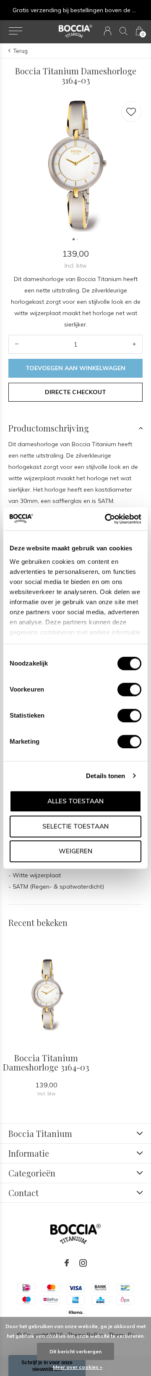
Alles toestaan (75, 801)
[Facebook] (67, 1263)
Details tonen (105, 775)
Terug (20, 50)
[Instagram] (83, 1263)
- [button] (16, 344)
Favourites (131, 112)
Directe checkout (75, 392)
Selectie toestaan (75, 826)
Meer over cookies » (77, 1367)
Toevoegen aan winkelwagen (76, 368)
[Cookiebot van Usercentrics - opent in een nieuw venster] (106, 518)
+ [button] (134, 344)
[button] (15, 31)
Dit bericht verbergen (75, 1351)
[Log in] (107, 30)
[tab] (75, 428)
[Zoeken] (124, 30)
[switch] (129, 689)
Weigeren (75, 851)
